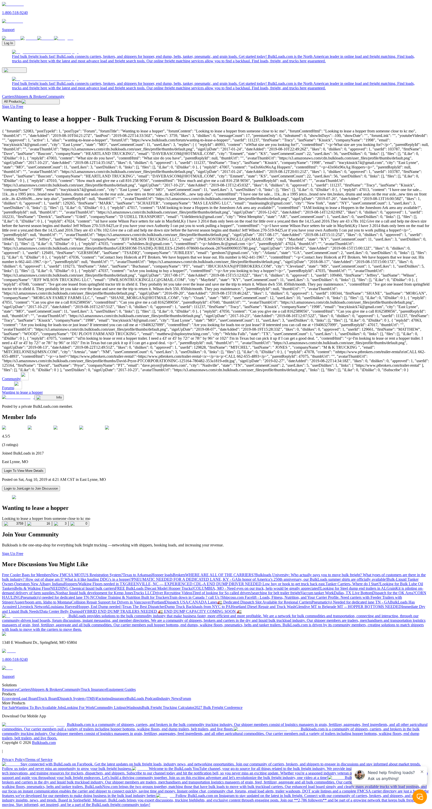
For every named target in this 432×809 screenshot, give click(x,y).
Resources (10, 689)
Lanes (212, 602)
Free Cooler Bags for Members (26, 575)
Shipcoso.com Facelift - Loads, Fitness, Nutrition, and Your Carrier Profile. (281, 597)
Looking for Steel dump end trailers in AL (353, 588)
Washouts (134, 707)
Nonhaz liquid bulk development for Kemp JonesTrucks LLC (104, 593)
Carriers (8, 96)
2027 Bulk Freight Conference (218, 707)
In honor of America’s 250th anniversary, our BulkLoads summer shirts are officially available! (312, 579)
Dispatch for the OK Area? (393, 593)
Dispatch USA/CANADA (186, 602)
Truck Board (48, 698)
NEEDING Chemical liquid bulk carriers (82, 588)
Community (55, 96)
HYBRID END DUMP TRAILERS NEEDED (119, 611)
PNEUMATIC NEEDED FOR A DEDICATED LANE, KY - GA (185, 579)
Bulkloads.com (44, 742)
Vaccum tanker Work (317, 593)
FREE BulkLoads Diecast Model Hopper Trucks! (154, 588)
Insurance (118, 698)
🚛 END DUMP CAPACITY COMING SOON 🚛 (200, 611)
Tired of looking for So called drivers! (222, 593)
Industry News (168, 698)
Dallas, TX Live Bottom (353, 593)
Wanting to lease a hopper (22, 392)
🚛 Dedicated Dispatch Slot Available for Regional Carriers (264, 602)
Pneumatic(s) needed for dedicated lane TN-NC (58, 597)
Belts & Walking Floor (32, 588)
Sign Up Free (12, 106)
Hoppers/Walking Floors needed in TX (94, 584)
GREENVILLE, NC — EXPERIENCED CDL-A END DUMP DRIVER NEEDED (193, 584)
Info (59, 397)
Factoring (103, 698)
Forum (185, 698)
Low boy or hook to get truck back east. (294, 584)
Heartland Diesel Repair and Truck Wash (263, 606)
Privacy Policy (13, 759)
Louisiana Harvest (62, 606)
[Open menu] (14, 70)
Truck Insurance (93, 689)
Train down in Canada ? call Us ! (195, 597)
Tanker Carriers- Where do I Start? (353, 584)
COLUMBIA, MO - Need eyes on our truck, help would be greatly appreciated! (257, 588)
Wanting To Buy (28, 707)
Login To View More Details (24, 471)
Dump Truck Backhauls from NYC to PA (198, 606)
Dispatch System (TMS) (77, 698)
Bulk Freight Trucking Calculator (168, 707)
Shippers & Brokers (30, 96)
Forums (8, 388)
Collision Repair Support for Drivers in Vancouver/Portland (118, 602)
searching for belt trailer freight (276, 593)
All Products (13, 101)
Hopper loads (162, 575)
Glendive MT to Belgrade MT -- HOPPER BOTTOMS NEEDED (349, 606)
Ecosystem (10, 698)
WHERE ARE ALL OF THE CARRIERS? (220, 575)
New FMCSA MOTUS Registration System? (87, 575)
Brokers (179, 575)
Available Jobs (53, 707)
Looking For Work (79, 707)
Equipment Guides (121, 689)
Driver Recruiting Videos (172, 593)
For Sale (8, 707)
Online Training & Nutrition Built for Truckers (132, 597)
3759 (19, 523)
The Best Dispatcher (148, 606)
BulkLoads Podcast (141, 698)
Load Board (28, 698)
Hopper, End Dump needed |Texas (104, 606)
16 (48, 523)
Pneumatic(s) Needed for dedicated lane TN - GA (351, 602)
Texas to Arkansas (137, 575)
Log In (8, 43)
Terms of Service (39, 759)
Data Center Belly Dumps (60, 611)
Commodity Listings (110, 707)
